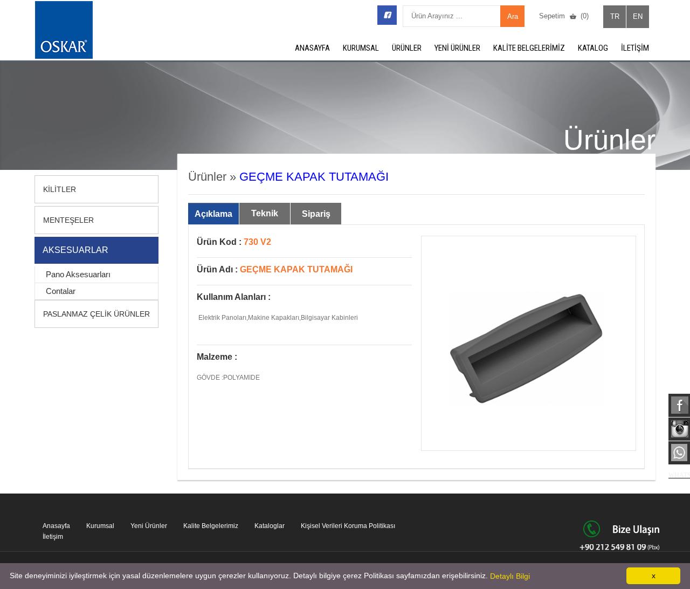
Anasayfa (56, 526)
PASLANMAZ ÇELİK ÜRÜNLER (96, 314)
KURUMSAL (361, 48)
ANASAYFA (312, 48)
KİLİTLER (59, 189)
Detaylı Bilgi (510, 576)
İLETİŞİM (635, 48)
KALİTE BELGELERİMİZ (529, 48)
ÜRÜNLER (407, 48)
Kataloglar (269, 526)
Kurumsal (100, 526)
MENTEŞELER (68, 220)
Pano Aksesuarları (78, 274)
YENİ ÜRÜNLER (457, 48)
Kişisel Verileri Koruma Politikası (348, 526)
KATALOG (593, 48)
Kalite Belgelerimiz (210, 526)
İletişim (53, 536)
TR (614, 16)
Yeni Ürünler (148, 526)
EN (638, 16)
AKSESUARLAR (75, 250)
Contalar (60, 291)
